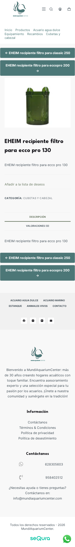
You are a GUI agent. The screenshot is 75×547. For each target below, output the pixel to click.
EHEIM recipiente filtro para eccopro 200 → (38, 68)
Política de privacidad (37, 433)
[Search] (51, 9)
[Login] (60, 9)
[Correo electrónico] (51, 321)
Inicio (8, 30)
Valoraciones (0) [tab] (37, 225)
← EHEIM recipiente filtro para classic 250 (37, 53)
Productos (22, 30)
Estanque (15, 305)
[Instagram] (33, 321)
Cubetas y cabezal (38, 198)
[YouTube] (42, 321)
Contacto (59, 305)
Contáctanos (37, 422)
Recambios (35, 34)
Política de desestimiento (37, 438)
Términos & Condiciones (37, 428)
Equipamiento (14, 34)
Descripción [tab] (37, 216)
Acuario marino (54, 300)
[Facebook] (24, 321)
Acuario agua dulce (46, 30)
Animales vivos (37, 305)
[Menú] (44, 9)
